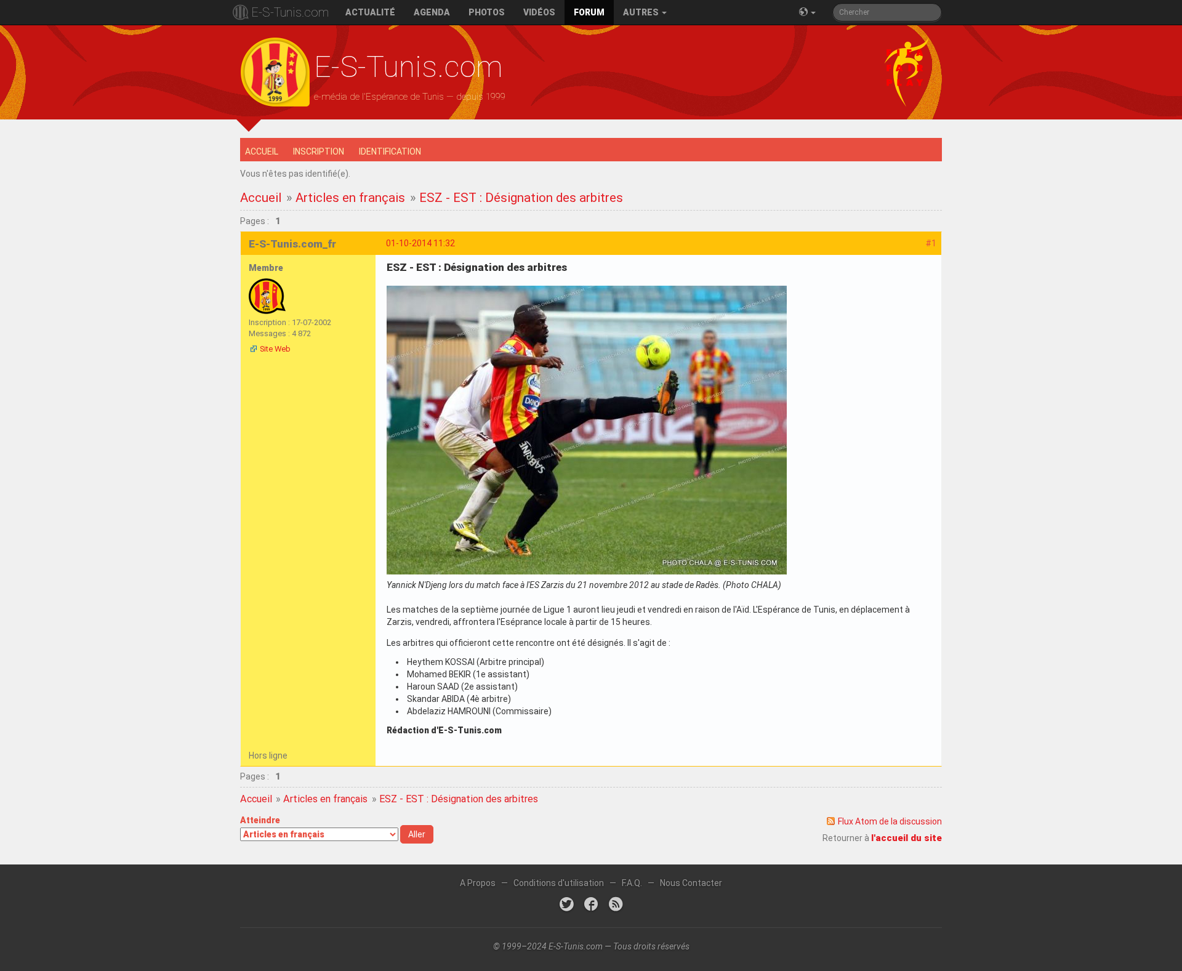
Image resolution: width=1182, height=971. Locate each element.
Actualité (370, 12)
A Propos (478, 883)
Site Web (275, 348)
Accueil (261, 151)
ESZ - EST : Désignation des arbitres (521, 197)
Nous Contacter (691, 883)
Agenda (432, 12)
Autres (642, 12)
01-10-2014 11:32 (420, 243)
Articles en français (350, 197)
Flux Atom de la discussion (890, 821)
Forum (589, 12)
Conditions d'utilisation (558, 883)
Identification (390, 151)
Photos (486, 12)
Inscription (318, 151)
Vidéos (539, 12)
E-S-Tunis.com (290, 12)
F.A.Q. (632, 883)
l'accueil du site (906, 838)
